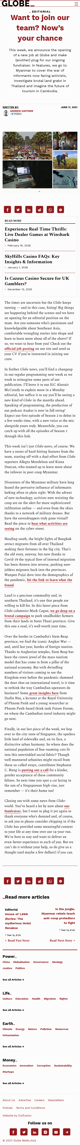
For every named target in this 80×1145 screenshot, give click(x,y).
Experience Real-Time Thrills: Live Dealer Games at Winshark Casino (37, 234)
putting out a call (35, 770)
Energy (20, 1029)
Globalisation (21, 961)
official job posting (19, 348)
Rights (64, 998)
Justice (7, 968)
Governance (41, 961)
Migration (50, 998)
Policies (8, 1108)
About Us (9, 1100)
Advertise (24, 1100)
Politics (20, 968)
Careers (39, 1100)
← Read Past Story (17, 941)
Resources (61, 1029)
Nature (32, 1029)
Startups (8, 1071)
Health (36, 998)
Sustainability (63, 1065)
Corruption (44, 1065)
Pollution (46, 1029)
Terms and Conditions (30, 1108)
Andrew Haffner (21, 111)
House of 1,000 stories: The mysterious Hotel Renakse (18, 919)
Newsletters (56, 1100)
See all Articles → (13, 979)
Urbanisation (11, 1035)
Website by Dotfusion (17, 1115)
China (6, 961)
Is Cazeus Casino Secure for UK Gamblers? (37, 281)
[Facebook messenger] (60, 209)
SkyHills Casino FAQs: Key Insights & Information (32, 259)
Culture (7, 998)
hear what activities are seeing (36, 526)
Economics (9, 1065)
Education (21, 998)
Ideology (57, 961)
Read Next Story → (62, 941)
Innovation (26, 1065)
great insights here (43, 693)
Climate (7, 1029)
